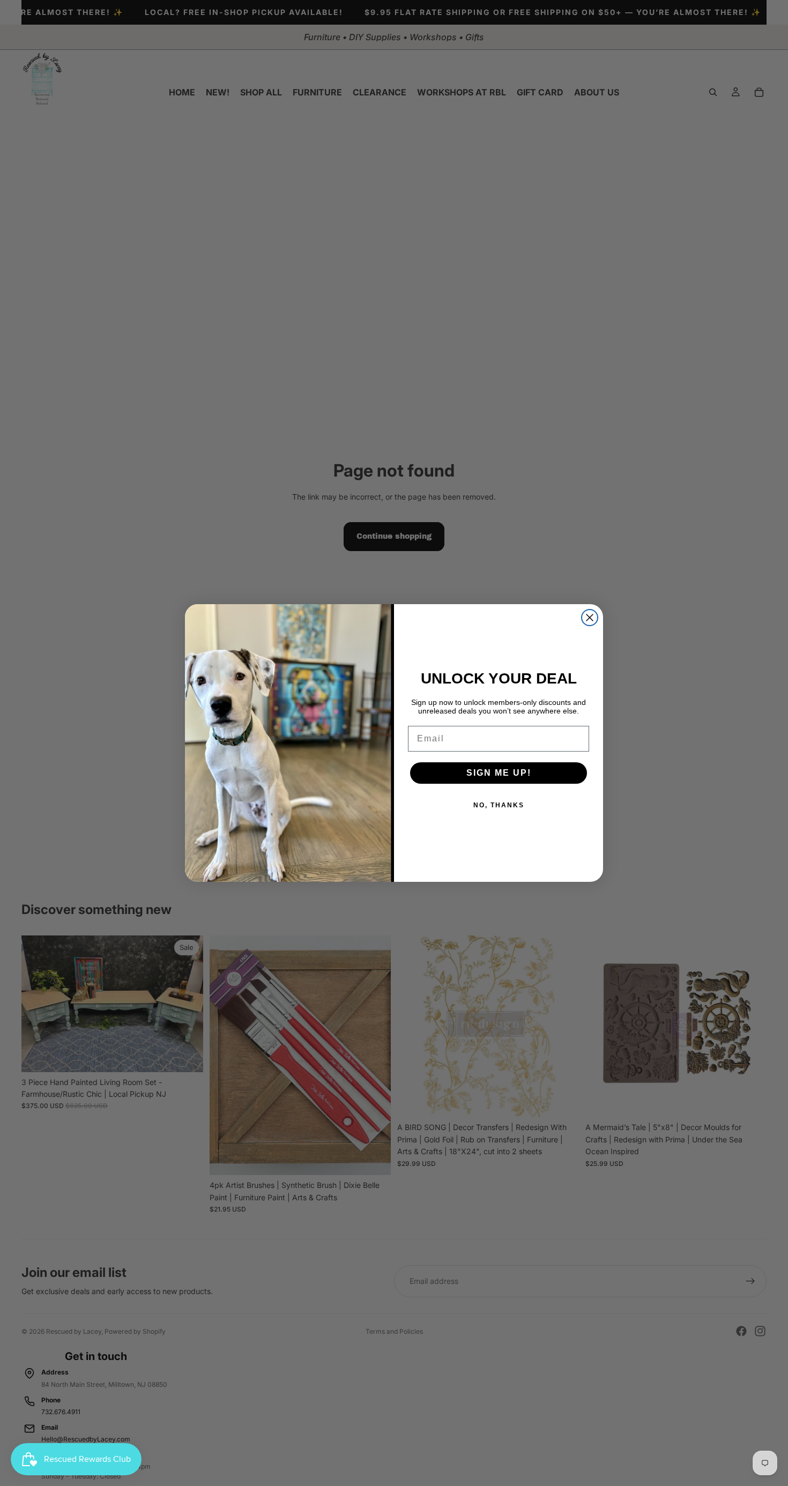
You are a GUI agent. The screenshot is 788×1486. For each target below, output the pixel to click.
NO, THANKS (498, 805)
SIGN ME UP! (498, 772)
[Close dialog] (590, 618)
